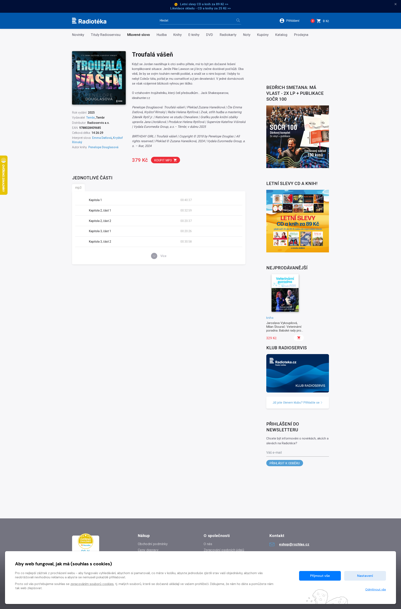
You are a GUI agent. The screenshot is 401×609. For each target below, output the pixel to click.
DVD (209, 35)
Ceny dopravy (148, 550)
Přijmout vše (320, 576)
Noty (246, 35)
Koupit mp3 (163, 160)
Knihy (177, 35)
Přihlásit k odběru (285, 463)
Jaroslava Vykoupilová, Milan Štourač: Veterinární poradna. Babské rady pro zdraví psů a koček (283, 328)
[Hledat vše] (238, 20)
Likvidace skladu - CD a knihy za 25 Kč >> (200, 8)
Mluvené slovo (138, 35)
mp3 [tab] (78, 188)
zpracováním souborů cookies (92, 584)
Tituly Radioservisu (106, 35)
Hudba (162, 35)
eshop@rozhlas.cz (294, 544)
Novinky (78, 35)
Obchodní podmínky (153, 544)
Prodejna (301, 35)
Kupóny (263, 35)
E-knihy (193, 35)
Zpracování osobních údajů (224, 550)
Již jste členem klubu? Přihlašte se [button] (296, 402)
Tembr (90, 117)
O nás (208, 544)
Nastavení (365, 576)
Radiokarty (228, 35)
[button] (292, 20)
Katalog (281, 35)
